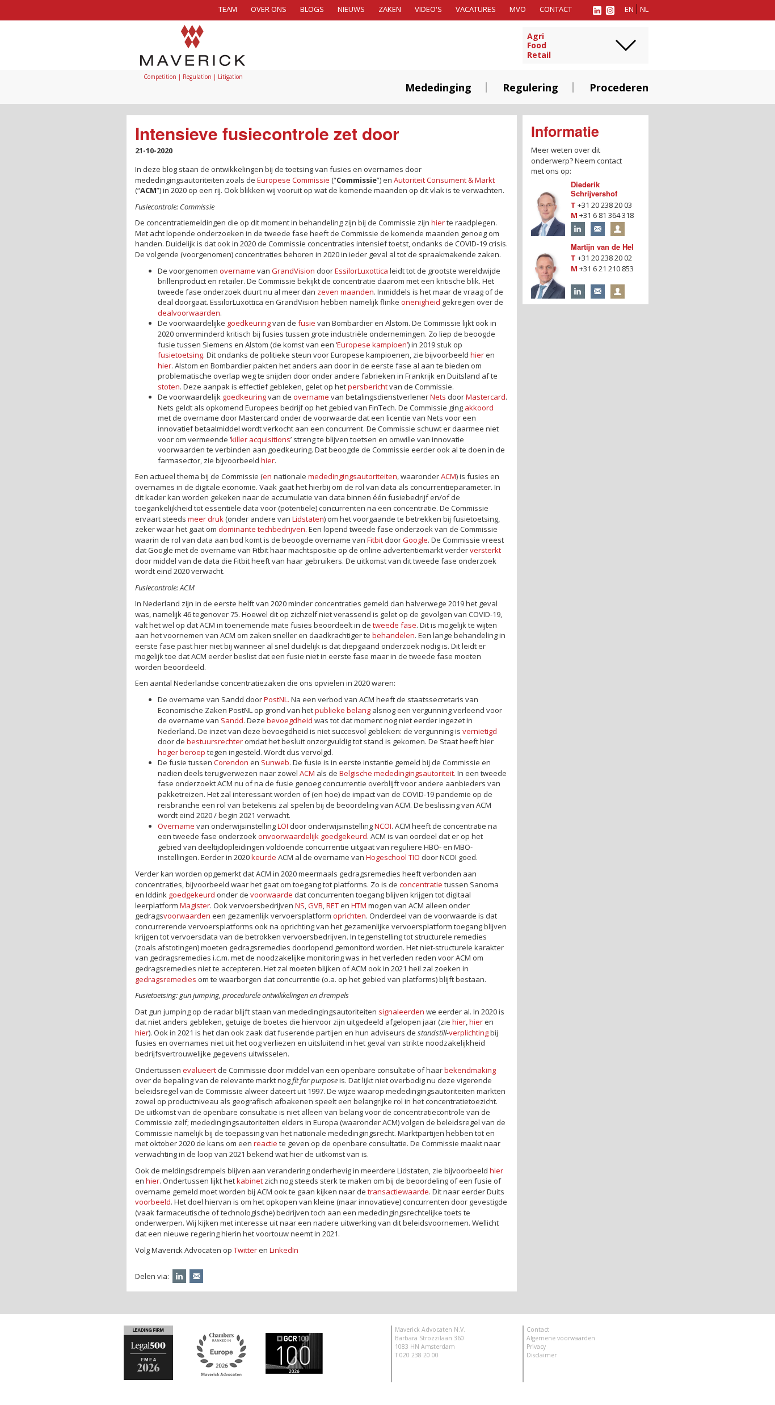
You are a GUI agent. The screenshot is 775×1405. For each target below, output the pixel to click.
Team (227, 9)
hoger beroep (181, 752)
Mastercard (486, 397)
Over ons (269, 9)
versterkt (485, 550)
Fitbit (375, 540)
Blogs (312, 9)
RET (332, 905)
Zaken (389, 9)
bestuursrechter (215, 741)
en (629, 9)
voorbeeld (153, 1202)
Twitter (245, 1250)
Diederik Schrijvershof (594, 189)
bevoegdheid (290, 720)
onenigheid (420, 302)
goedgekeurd (344, 836)
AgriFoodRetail (539, 46)
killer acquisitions (260, 439)
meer (197, 519)
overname (237, 271)
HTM (359, 905)
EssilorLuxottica (361, 271)
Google (415, 540)
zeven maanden (345, 292)
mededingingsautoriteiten (352, 476)
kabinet (250, 1181)
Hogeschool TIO (393, 857)
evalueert (199, 1070)
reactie (265, 1143)
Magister (195, 905)
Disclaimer (542, 1355)
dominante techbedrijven (261, 529)
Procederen (618, 87)
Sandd (232, 720)
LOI (282, 826)
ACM (448, 476)
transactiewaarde (398, 1191)
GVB (315, 905)
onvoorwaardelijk (288, 836)
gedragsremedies (165, 979)
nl (644, 9)
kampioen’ (390, 344)
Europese (353, 344)
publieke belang (342, 710)
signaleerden (401, 1011)
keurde (263, 857)
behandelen (393, 635)
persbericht (367, 386)
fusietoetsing (180, 355)
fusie (306, 323)
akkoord (479, 407)
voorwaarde (271, 895)
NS (300, 905)
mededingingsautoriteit (414, 773)
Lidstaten (308, 519)
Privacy (536, 1347)
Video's (428, 9)
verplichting (468, 1032)
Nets (438, 397)
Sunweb (275, 762)
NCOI (382, 826)
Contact (556, 9)
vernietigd (479, 731)
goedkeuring (249, 323)
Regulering (530, 87)
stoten (169, 386)
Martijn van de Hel (602, 246)
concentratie (421, 884)
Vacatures (476, 9)
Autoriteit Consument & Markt (444, 180)
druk (216, 519)
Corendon (231, 762)
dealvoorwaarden (189, 313)
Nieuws (351, 9)
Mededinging (438, 87)
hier (438, 222)
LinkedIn (283, 1250)
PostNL (276, 699)
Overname (176, 826)
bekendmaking (470, 1070)
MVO (517, 9)
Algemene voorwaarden (561, 1338)
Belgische (355, 773)
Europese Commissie (293, 180)
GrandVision (293, 271)
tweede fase (394, 625)
